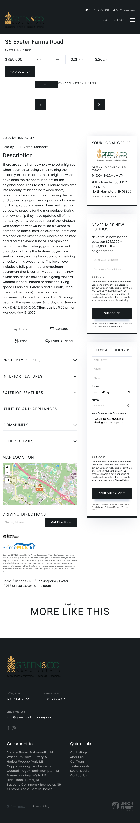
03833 (10, 586)
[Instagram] (14, 728)
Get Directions (61, 522)
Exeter (63, 581)
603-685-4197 (54, 699)
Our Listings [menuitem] (79, 752)
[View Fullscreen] (7, 480)
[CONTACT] (20, 71)
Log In (121, 20)
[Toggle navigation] (132, 20)
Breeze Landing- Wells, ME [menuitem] (26, 775)
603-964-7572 (107, 176)
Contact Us (97, 197)
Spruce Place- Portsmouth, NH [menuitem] (30, 752)
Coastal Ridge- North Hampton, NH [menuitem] (33, 771)
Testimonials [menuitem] (79, 766)
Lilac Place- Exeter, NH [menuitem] (23, 780)
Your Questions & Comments (109, 413)
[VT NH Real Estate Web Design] (122, 806)
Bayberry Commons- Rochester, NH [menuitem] (34, 785)
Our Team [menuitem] (77, 762)
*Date (95, 386)
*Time (95, 400)
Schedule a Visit (122, 350)
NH (31, 581)
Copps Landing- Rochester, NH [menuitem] (30, 766)
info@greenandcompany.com (30, 717)
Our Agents (110, 197)
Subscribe (112, 313)
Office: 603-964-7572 (98, 10)
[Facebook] (8, 728)
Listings (20, 581)
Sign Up (107, 20)
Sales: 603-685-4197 (125, 10)
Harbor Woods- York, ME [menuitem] (25, 762)
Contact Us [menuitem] (78, 775)
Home (7, 581)
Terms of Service (121, 507)
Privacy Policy (121, 300)
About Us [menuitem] (77, 757)
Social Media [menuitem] (79, 771)
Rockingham (46, 581)
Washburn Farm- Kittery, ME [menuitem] (28, 757)
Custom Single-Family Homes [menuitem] (29, 789)
